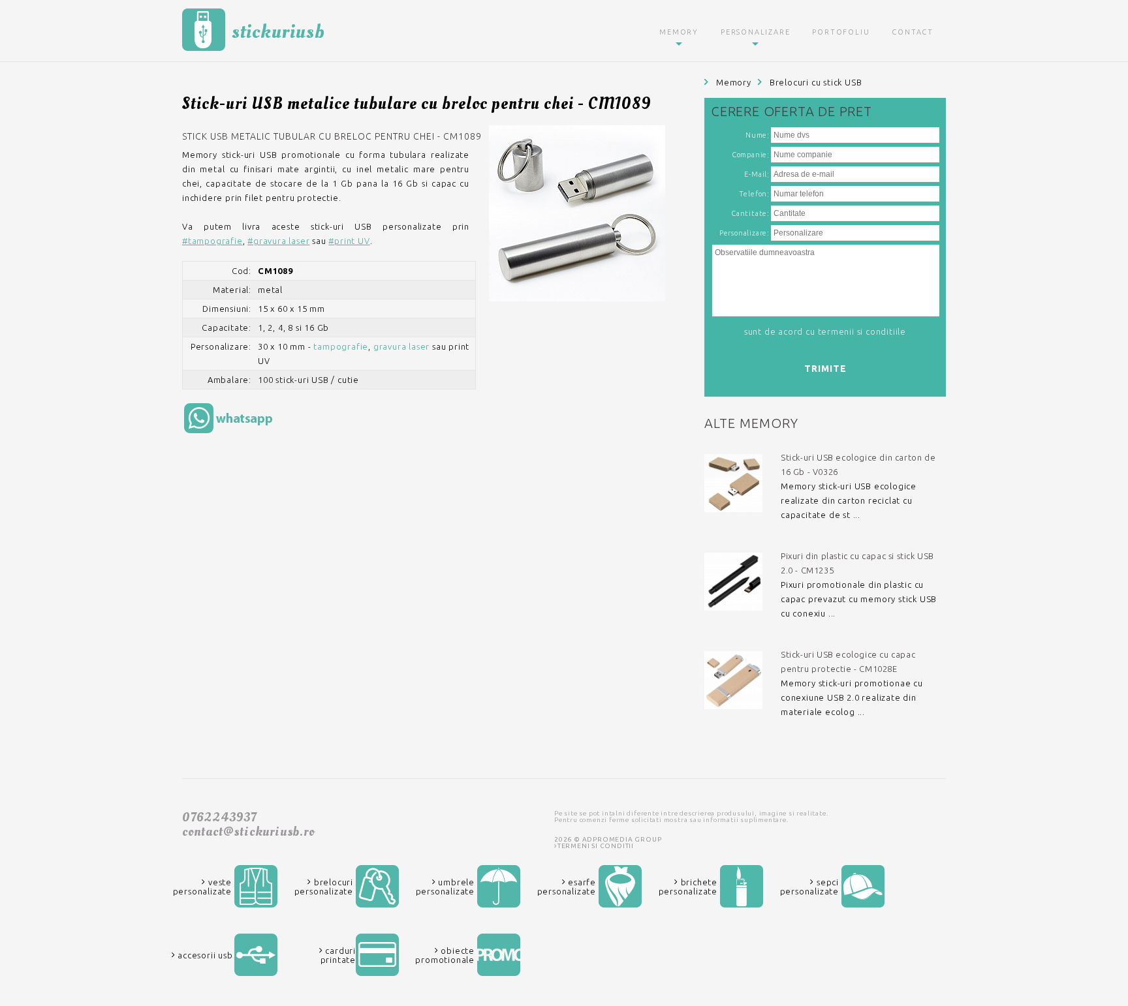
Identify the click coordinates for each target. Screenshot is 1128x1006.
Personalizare (755, 32)
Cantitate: (750, 213)
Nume (756, 135)
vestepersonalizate (202, 886)
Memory (678, 32)
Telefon (753, 194)
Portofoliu (841, 32)
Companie (749, 155)
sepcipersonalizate (809, 886)
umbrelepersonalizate (445, 886)
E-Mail (755, 174)
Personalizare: (744, 233)
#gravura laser (278, 240)
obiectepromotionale (445, 955)
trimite (825, 368)
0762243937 (219, 817)
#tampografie (212, 240)
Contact (912, 32)
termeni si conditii (595, 845)
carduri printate (338, 955)
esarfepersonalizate (566, 886)
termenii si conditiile (862, 331)
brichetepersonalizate (688, 886)
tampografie (340, 346)
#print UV (348, 240)
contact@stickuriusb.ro (248, 832)
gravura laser (401, 346)
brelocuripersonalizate (323, 886)
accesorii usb (203, 955)
